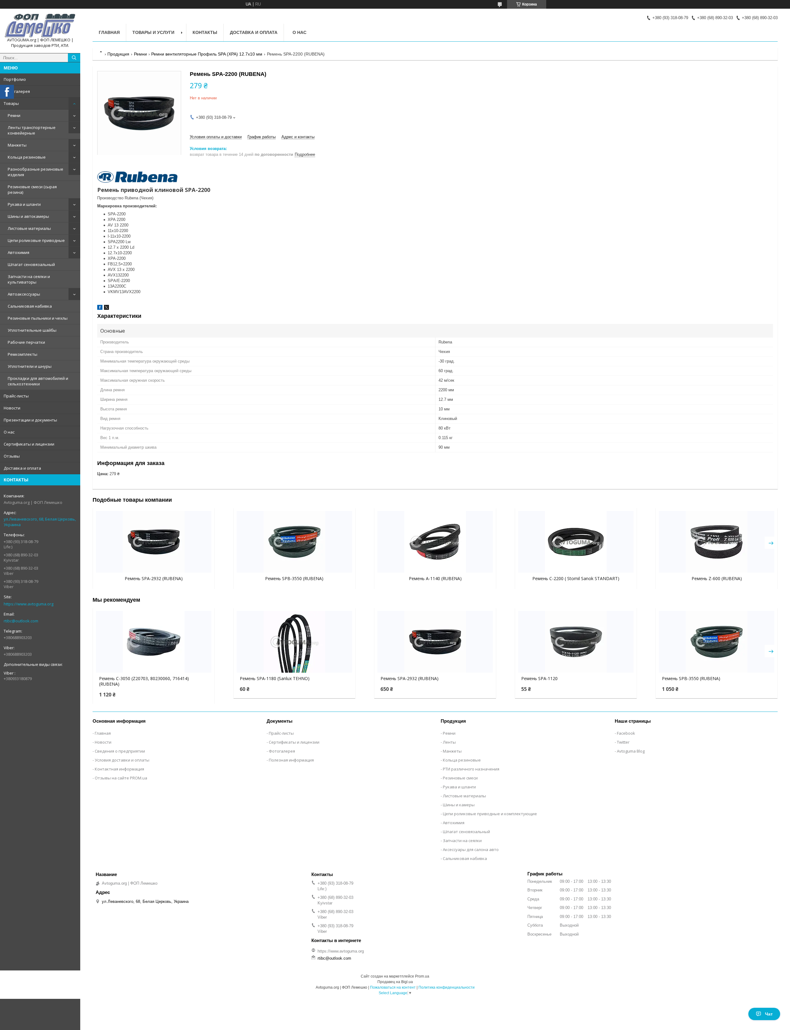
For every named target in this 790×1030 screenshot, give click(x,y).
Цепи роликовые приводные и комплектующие (490, 813)
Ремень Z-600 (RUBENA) (717, 578)
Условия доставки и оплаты (122, 760)
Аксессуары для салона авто (471, 849)
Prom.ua (422, 976)
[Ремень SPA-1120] (576, 642)
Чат (769, 1013)
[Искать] (74, 57)
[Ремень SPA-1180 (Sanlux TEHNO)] (294, 642)
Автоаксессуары (24, 294)
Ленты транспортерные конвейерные (32, 130)
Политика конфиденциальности (446, 987)
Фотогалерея (17, 91)
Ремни (14, 115)
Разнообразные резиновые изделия (35, 171)
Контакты (205, 32)
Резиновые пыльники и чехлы (38, 318)
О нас (9, 432)
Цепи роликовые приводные (36, 240)
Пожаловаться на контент (393, 987)
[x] (106, 308)
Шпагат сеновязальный (31, 264)
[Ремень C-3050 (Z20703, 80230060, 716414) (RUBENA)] (153, 642)
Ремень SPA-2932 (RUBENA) (154, 578)
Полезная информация (291, 760)
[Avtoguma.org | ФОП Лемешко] (40, 25)
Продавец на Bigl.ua (395, 982)
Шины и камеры (459, 805)
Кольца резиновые (27, 157)
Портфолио (15, 79)
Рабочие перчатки (26, 342)
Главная (109, 32)
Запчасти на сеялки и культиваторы (29, 279)
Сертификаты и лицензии (29, 444)
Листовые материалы (29, 228)
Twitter (623, 742)
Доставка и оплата (22, 468)
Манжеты (17, 145)
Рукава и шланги (24, 204)
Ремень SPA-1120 (539, 678)
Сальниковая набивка (30, 306)
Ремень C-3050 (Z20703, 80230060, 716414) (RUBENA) (144, 681)
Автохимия (18, 252)
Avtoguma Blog (631, 751)
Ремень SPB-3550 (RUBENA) (294, 578)
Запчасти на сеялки (462, 840)
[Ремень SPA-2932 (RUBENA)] (153, 542)
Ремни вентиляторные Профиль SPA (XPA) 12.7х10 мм (206, 54)
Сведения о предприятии (120, 751)
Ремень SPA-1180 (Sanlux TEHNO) (275, 678)
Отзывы (12, 456)
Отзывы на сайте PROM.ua (121, 778)
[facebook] (99, 308)
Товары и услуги (153, 32)
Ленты (449, 742)
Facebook (626, 733)
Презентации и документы (30, 420)
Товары (11, 103)
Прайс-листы (16, 396)
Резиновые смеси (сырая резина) (32, 189)
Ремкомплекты (22, 354)
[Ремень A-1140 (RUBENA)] (435, 542)
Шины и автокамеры (28, 216)
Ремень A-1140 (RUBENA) (435, 578)
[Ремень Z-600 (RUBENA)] (716, 542)
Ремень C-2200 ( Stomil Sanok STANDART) (575, 578)
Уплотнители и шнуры (30, 366)
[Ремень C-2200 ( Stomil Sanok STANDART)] (576, 542)
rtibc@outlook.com (21, 621)
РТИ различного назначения (471, 769)
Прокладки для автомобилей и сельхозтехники (38, 381)
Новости (12, 408)
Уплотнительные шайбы (32, 330)
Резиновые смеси (460, 778)
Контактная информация (119, 769)
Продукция (118, 54)
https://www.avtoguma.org (28, 604)
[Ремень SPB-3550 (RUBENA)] (294, 542)
